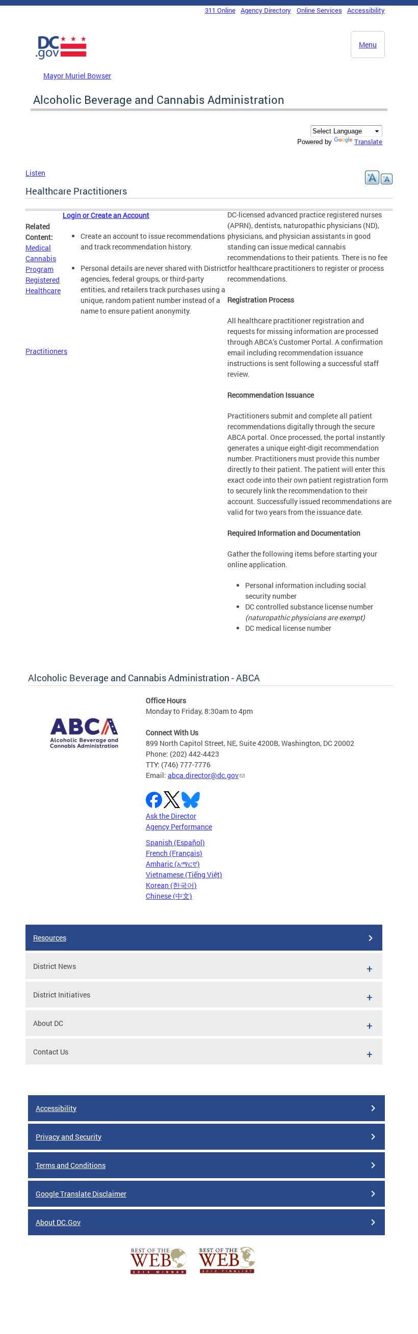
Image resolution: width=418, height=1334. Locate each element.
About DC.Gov (58, 1222)
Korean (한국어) (171, 885)
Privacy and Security (68, 1137)
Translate (368, 141)
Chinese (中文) (169, 896)
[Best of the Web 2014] (158, 1274)
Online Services (319, 10)
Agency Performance (179, 826)
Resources (49, 937)
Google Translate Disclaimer (81, 1194)
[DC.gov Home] (61, 57)
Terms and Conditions (71, 1165)
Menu (368, 44)
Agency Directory (266, 10)
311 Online (220, 10)
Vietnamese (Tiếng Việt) (184, 874)
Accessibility (366, 10)
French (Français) (174, 853)
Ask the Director (171, 816)
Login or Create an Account (106, 215)
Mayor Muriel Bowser (77, 75)
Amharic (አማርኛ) (173, 864)
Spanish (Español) (175, 842)
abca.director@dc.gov (203, 775)
